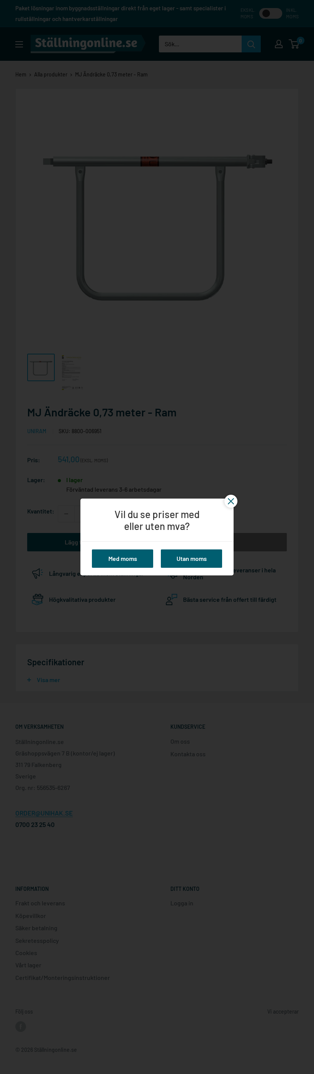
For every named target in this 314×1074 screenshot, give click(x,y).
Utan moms (192, 558)
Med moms (122, 558)
